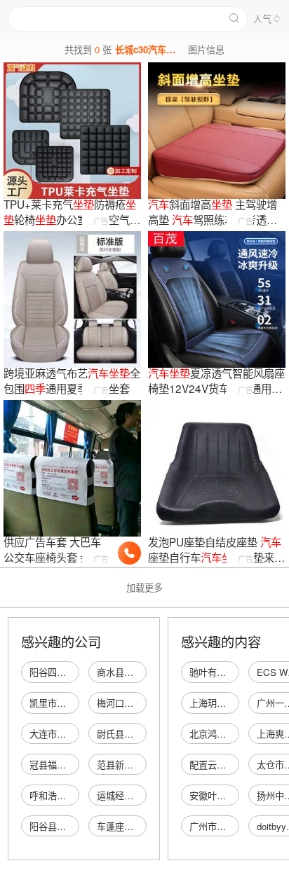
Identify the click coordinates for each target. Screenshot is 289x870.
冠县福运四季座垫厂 (70, 764)
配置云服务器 (216, 764)
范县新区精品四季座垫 (142, 764)
